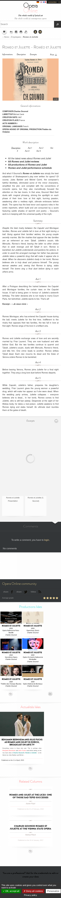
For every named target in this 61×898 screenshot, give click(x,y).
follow (33, 592)
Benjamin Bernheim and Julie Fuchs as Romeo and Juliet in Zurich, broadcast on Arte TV (22, 742)
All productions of (27, 164)
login (46, 540)
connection (52, 2)
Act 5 (38, 150)
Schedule (16, 32)
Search (26, 32)
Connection (35, 32)
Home (6, 37)
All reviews (23, 161)
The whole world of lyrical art (30, 15)
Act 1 (30, 147)
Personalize (53, 891)
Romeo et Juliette (30, 37)
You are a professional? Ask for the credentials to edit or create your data (30, 874)
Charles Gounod (21, 111)
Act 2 (41, 147)
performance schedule (30, 167)
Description (21, 54)
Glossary (21, 32)
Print (52, 54)
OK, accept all (12, 891)
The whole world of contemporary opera (30, 18)
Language (11, 32)
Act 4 (27, 150)
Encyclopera (16, 37)
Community (40, 32)
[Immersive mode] (56, 421)
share (5, 592)
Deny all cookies (34, 891)
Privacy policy (30, 895)
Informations (7, 54)
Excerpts (33, 54)
